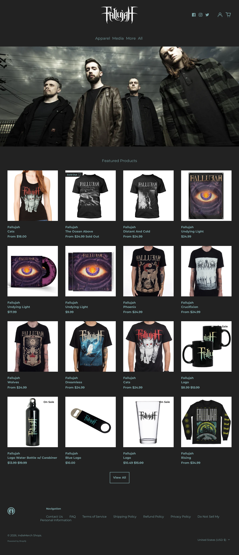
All (140, 38)
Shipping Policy (124, 516)
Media (118, 38)
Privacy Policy (181, 516)
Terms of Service (94, 516)
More (131, 38)
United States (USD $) (212, 540)
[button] (228, 14)
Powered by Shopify (16, 541)
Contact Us (54, 516)
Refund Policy (153, 516)
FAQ (72, 516)
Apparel (102, 38)
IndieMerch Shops (29, 535)
